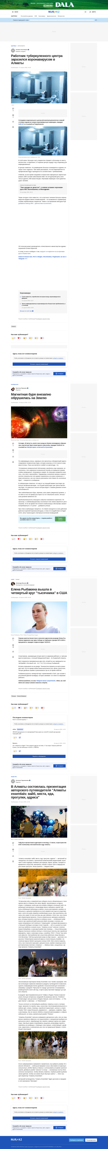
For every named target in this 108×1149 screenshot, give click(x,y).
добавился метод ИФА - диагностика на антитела (34, 203)
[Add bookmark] (13, 127)
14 (15, 707)
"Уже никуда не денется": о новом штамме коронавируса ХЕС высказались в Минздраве (41, 188)
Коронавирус (42, 16)
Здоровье (14, 16)
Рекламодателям (91, 1140)
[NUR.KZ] (54, 12)
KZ (85, 12)
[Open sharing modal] (13, 121)
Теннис (17, 579)
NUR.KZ (21, 124)
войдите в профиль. (58, 358)
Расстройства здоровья (27, 16)
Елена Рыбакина (21, 696)
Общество (14, 776)
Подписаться (60, 519)
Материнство (61, 16)
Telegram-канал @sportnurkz (46, 681)
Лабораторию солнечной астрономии (39, 447)
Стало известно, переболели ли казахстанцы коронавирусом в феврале (41, 297)
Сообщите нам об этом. (43, 319)
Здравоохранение (51, 16)
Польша (14, 696)
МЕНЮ (16, 12)
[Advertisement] (54, 32)
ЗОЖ (35, 16)
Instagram (60, 373)
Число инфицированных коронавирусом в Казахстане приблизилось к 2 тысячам (43, 304)
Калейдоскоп (14, 384)
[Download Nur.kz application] (54, 5)
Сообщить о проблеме (76, 1140)
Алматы (14, 326)
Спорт (12, 579)
